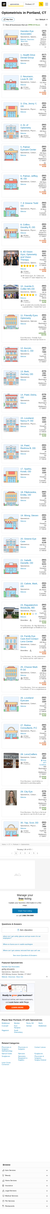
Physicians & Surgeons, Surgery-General (40, 1058)
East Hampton (17, 1027)
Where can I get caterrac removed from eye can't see (21, 950)
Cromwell (5, 1026)
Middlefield (42, 1026)
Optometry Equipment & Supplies (22, 1058)
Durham (29, 1026)
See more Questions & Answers (25, 955)
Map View (9, 19)
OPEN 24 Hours (34, 25)
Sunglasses (6, 1056)
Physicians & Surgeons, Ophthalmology (7, 1049)
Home (4, 844)
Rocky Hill (30, 1023)
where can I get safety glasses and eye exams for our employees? (21, 937)
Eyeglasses (39, 1053)
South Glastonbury (18, 1031)
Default (42, 19)
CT (9, 844)
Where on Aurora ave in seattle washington (18, 944)
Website (23, 39)
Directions (30, 39)
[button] (46, 4)
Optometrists (24, 37)
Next (37, 853)
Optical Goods (7, 1053)
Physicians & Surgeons (23, 1048)
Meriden (17, 1023)
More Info (24, 41)
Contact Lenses (35, 82)
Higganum (5, 1030)
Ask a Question (26, 930)
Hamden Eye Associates (11, 967)
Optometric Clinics (36, 37)
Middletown (6, 1023)
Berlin (41, 1023)
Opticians (33, 321)
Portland (16, 844)
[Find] (41, 4)
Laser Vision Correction (6, 1063)
